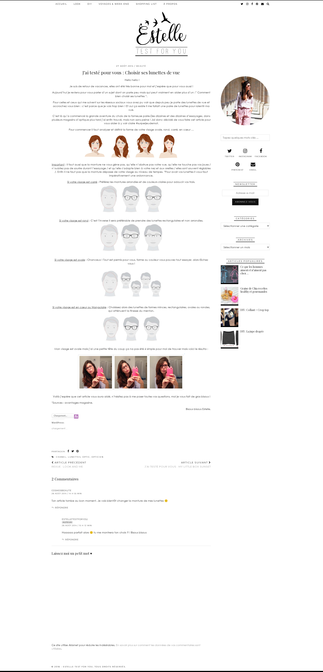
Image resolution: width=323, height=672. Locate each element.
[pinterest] (257, 3)
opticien (98, 457)
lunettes (74, 457)
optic (86, 457)
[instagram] (247, 3)
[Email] (262, 3)
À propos (170, 4)
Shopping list (146, 4)
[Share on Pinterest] (77, 451)
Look (77, 4)
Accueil (61, 4)
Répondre (61, 507)
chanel (61, 457)
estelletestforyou (75, 519)
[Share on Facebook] (68, 451)
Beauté (141, 66)
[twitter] (242, 3)
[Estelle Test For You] (161, 28)
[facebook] (252, 3)
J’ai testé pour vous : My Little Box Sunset (178, 464)
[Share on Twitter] (72, 451)
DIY (89, 4)
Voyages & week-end (114, 4)
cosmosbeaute (61, 490)
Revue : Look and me (69, 464)
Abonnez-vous (245, 202)
